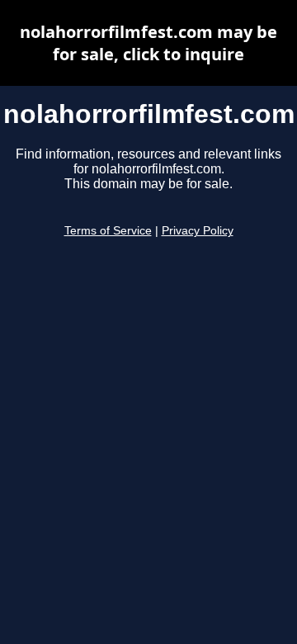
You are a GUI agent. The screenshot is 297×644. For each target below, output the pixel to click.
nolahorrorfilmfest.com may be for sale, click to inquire (148, 43)
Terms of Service (108, 231)
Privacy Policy (197, 231)
